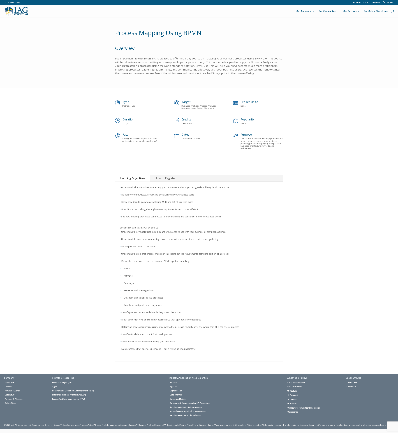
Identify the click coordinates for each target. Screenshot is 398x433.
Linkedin (293, 399)
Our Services (349, 11)
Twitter (292, 403)
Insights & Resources (62, 378)
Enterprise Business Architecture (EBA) (69, 395)
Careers (8, 387)
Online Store (10, 403)
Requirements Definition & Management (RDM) (73, 391)
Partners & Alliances (14, 399)
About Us (357, 3)
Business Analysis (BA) (62, 382)
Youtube (293, 391)
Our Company (303, 11)
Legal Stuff (9, 395)
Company (9, 378)
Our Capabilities (327, 11)
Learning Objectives (132, 178)
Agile (54, 387)
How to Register (165, 178)
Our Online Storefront (376, 11)
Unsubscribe (292, 412)
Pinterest (293, 395)
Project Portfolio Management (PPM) (68, 399)
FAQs (365, 3)
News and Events (12, 391)
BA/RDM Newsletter (296, 382)
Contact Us (376, 3)
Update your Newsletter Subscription (303, 408)
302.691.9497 (352, 382)
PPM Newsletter (294, 387)
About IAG (9, 382)
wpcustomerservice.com (206, 431)
